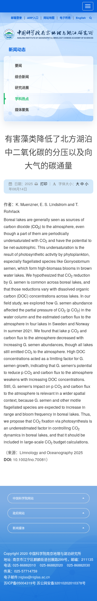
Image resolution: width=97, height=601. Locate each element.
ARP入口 (32, 18)
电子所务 (65, 18)
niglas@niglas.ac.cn (34, 576)
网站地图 (49, 18)
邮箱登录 (16, 18)
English (81, 18)
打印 (43, 183)
